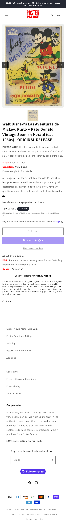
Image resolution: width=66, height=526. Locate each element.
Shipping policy (50, 514)
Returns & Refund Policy (18, 350)
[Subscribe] (51, 460)
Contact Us (12, 371)
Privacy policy (18, 514)
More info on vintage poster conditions (23, 202)
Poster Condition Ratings (19, 336)
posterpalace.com (20, 509)
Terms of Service (14, 393)
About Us (11, 357)
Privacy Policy (13, 386)
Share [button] (9, 301)
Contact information (34, 519)
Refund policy (53, 509)
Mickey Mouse (43, 275)
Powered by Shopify (37, 509)
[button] (6, 14)
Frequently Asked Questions (21, 378)
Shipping (5, 213)
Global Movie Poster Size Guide (22, 328)
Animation (17, 268)
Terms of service (34, 514)
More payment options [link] (33, 248)
